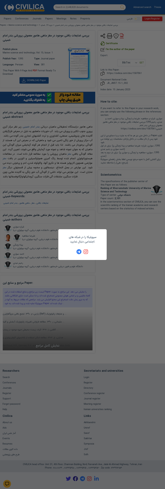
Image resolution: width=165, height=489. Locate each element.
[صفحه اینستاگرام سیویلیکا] (86, 251)
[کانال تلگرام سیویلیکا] (79, 251)
